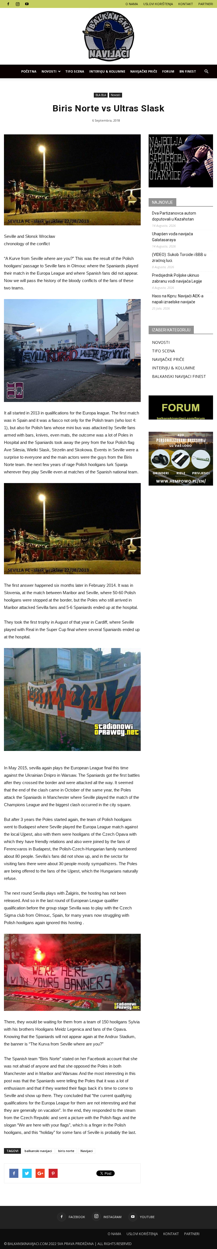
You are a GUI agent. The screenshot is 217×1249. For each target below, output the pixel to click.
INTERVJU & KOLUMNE (107, 71)
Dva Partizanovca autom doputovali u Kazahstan (174, 216)
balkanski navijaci (38, 1151)
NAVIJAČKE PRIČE (143, 71)
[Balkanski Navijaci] (108, 36)
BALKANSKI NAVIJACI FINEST (179, 376)
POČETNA (28, 71)
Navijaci (87, 1151)
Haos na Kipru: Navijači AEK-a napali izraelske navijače (177, 299)
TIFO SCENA (74, 71)
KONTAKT (185, 4)
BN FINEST (187, 71)
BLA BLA (101, 95)
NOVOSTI (161, 342)
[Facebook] (8, 4)
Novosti (49, 71)
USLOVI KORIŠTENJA (158, 4)
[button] (206, 71)
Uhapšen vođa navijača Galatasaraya (172, 237)
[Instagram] (17, 4)
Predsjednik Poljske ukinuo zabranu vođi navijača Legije (177, 278)
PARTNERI (205, 4)
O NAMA (131, 4)
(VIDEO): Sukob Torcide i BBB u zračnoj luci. (179, 257)
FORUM (168, 71)
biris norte (66, 1151)
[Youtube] (27, 4)
